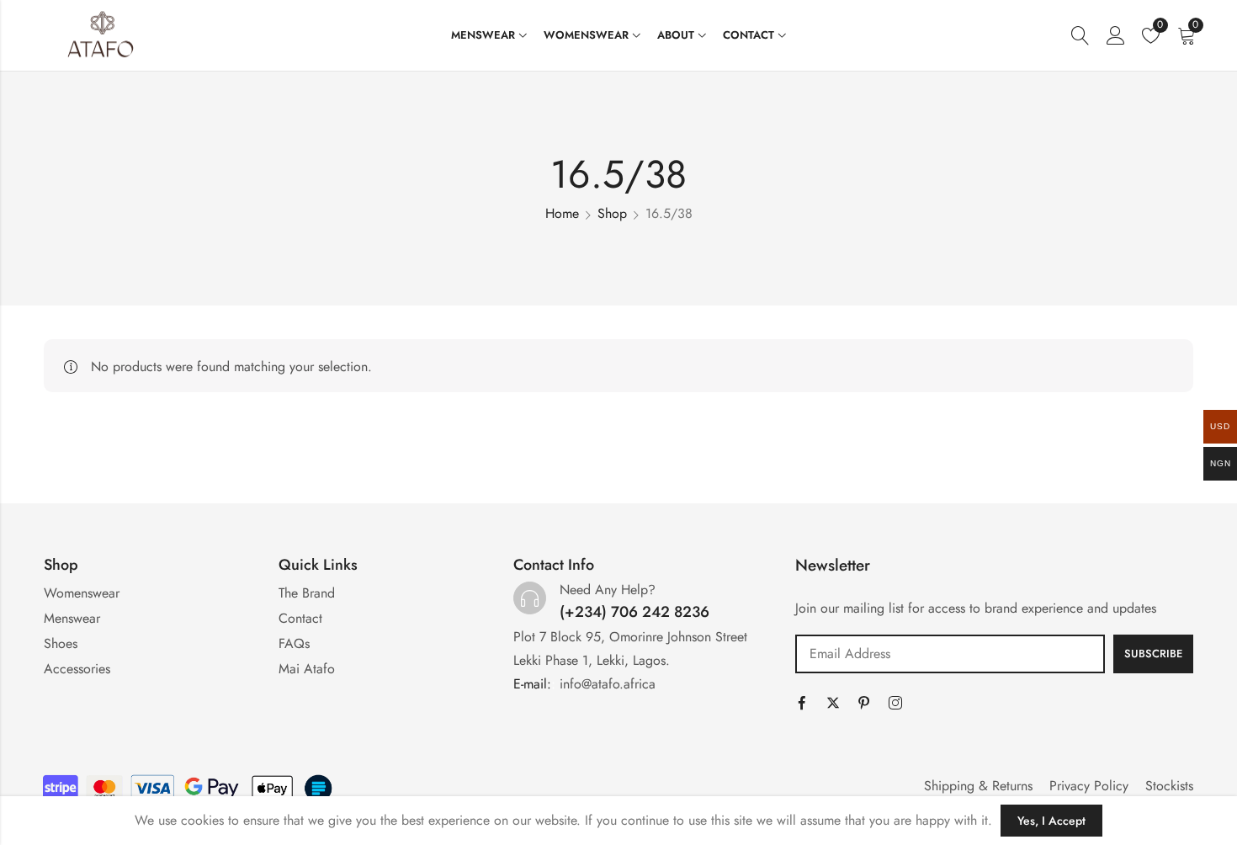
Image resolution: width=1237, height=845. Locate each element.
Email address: (950, 654)
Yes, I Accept (1051, 820)
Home (562, 213)
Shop (612, 213)
